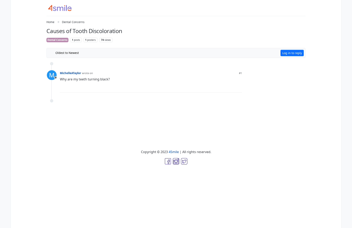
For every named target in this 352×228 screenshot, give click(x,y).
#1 (240, 73)
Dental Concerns (57, 40)
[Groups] (5, 45)
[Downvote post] (231, 88)
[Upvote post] (217, 88)
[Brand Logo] (62, 8)
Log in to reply (292, 53)
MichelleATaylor (70, 73)
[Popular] (5, 29)
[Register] (346, 13)
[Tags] (5, 21)
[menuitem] (346, 5)
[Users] (5, 37)
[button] (5, 215)
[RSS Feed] (85, 53)
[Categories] (5, 5)
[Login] (346, 5)
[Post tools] (238, 88)
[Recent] (5, 13)
